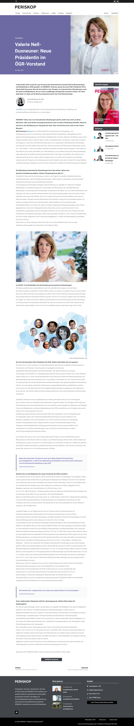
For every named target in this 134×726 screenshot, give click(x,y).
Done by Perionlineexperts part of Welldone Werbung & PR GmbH (97, 724)
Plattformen (45, 13)
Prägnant (69, 13)
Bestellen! (115, 13)
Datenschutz (113, 720)
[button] (16, 1)
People (17, 13)
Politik (54, 13)
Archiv (106, 13)
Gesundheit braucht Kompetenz (71, 699)
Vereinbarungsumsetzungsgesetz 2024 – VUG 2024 (112, 135)
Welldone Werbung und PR (35, 722)
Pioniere (36, 13)
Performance (26, 13)
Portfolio (61, 13)
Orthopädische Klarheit (112, 146)
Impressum (102, 720)
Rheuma (30, 131)
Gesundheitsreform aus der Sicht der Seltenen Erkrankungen (112, 158)
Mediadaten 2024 (90, 720)
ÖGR (20, 109)
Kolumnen (98, 129)
